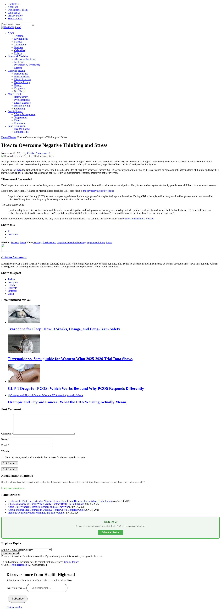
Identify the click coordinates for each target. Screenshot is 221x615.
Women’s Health (16, 70)
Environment (21, 38)
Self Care (19, 91)
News (11, 33)
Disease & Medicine (18, 56)
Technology (20, 44)
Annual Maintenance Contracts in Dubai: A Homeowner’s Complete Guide (46, 509)
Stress (109, 242)
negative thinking (96, 242)
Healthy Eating (22, 128)
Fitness (17, 120)
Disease (18, 67)
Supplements (20, 117)
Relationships (21, 73)
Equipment (19, 123)
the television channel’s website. (137, 218)
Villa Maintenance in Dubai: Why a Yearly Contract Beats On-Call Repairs (46, 504)
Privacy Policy (15, 15)
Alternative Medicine (25, 59)
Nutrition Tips (21, 131)
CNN (18, 170)
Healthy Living (22, 82)
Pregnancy (19, 88)
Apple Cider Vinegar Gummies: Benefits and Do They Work (39, 506)
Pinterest (12, 290)
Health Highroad (18, 564)
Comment (7, 433)
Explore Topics (9, 549)
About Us (13, 6)
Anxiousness (49, 242)
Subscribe (18, 598)
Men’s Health (15, 94)
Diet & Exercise (22, 79)
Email (11, 293)
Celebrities (19, 50)
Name (5, 439)
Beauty (18, 85)
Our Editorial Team (18, 9)
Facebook (13, 282)
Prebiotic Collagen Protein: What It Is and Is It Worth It (36, 512)
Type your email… (16, 588)
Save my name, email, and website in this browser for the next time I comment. (45, 457)
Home (4, 137)
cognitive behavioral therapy (71, 242)
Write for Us (14, 12)
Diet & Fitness (15, 111)
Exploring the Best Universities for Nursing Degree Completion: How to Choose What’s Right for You (60, 501)
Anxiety (37, 242)
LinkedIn (12, 287)
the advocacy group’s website (98, 190)
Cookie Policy (71, 562)
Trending (18, 35)
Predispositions (22, 76)
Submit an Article (110, 532)
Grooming (19, 108)
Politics (18, 53)
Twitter (11, 279)
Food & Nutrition (17, 126)
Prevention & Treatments (27, 65)
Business (18, 47)
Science (18, 41)
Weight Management (24, 114)
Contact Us (13, 4)
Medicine (19, 62)
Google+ (12, 285)
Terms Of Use (15, 18)
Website (5, 451)
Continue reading (14, 607)
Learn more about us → (13, 488)
